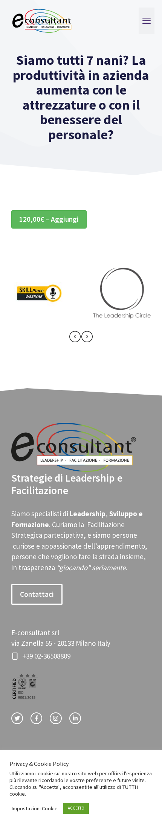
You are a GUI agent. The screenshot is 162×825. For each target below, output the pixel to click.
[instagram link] (55, 718)
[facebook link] (36, 718)
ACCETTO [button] (76, 808)
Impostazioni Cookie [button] (34, 808)
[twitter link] (17, 718)
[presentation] (75, 338)
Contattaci (37, 594)
